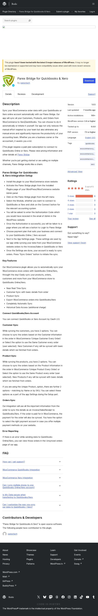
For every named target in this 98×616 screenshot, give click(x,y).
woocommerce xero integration (87, 159)
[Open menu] (94, 4)
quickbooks (89, 143)
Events (77, 554)
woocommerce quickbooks (87, 149)
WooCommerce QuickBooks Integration (21, 470)
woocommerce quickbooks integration (87, 154)
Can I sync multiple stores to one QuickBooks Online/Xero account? (19, 486)
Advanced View (75, 171)
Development (38, 94)
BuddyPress (9, 585)
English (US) (90, 137)
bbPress (8, 581)
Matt (6, 576)
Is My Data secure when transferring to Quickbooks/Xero (18, 496)
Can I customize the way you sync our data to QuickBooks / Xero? (19, 505)
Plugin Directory (9, 11)
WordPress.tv (57, 563)
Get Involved (80, 550)
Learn (53, 550)
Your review (73, 218)
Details (8, 94)
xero (92, 164)
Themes (30, 554)
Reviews (22, 94)
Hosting (6, 559)
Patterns (30, 563)
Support (91, 94)
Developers (55, 559)
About (5, 550)
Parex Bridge (23, 154)
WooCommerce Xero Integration (18, 478)
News (5, 554)
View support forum (77, 242)
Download (89, 81)
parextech (25, 83)
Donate (79, 559)
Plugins (29, 559)
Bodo (11, 597)
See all (92, 218)
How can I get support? (14, 462)
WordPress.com (11, 572)
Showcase (31, 550)
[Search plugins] (29, 20)
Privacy (6, 563)
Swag (78, 563)
